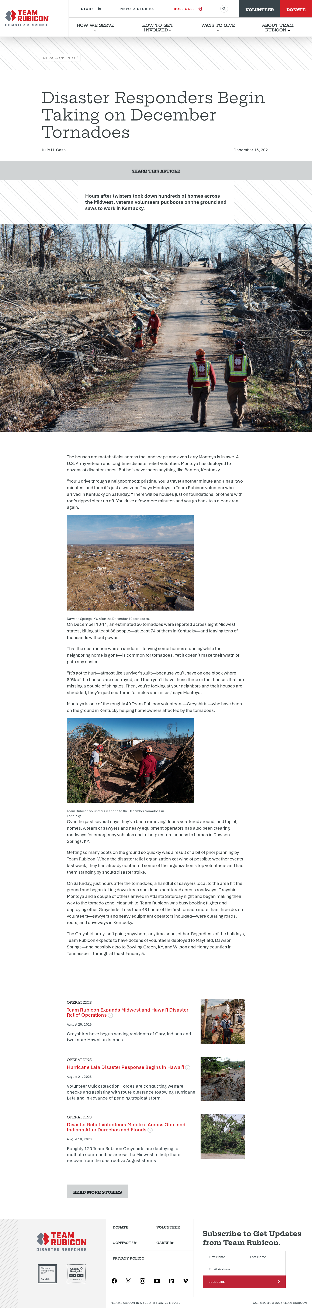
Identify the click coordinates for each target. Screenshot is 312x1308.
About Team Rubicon (278, 27)
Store (87, 9)
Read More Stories (97, 1191)
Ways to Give (218, 24)
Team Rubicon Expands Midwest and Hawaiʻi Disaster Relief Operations (127, 1012)
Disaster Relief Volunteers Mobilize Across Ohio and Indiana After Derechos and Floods (126, 1127)
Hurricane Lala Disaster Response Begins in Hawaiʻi (126, 1067)
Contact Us (125, 1242)
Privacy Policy (128, 1258)
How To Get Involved (157, 27)
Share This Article (156, 170)
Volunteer (260, 9)
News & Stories (137, 9)
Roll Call (184, 9)
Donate (296, 9)
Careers (165, 1242)
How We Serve (95, 24)
